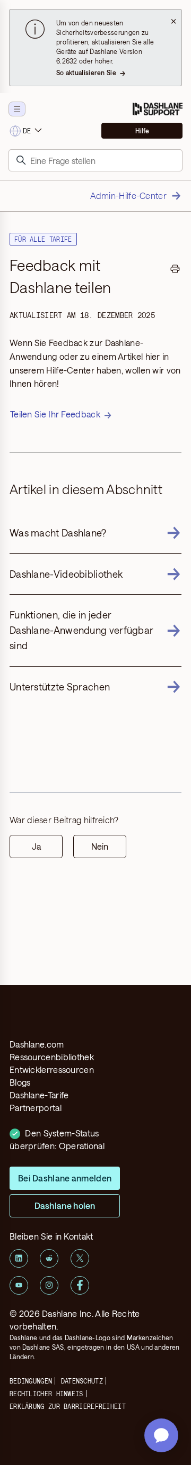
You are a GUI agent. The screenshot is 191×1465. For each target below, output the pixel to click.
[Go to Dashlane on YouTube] (19, 1285)
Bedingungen (31, 1381)
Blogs (20, 1082)
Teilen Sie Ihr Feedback (55, 414)
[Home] (158, 109)
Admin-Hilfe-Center (128, 195)
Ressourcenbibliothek (52, 1057)
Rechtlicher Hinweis (46, 1393)
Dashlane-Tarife (39, 1095)
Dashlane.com (37, 1044)
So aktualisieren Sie (86, 72)
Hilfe (142, 130)
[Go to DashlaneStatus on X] (80, 1258)
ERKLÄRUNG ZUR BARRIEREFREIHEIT (68, 1406)
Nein (99, 846)
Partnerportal (36, 1108)
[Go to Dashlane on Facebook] (80, 1285)
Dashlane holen (65, 1205)
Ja (36, 846)
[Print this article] (175, 270)
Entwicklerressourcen (52, 1069)
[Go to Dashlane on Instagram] (49, 1285)
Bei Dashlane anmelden (64, 1178)
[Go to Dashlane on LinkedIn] (19, 1258)
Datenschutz (82, 1381)
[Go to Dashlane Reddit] (49, 1258)
